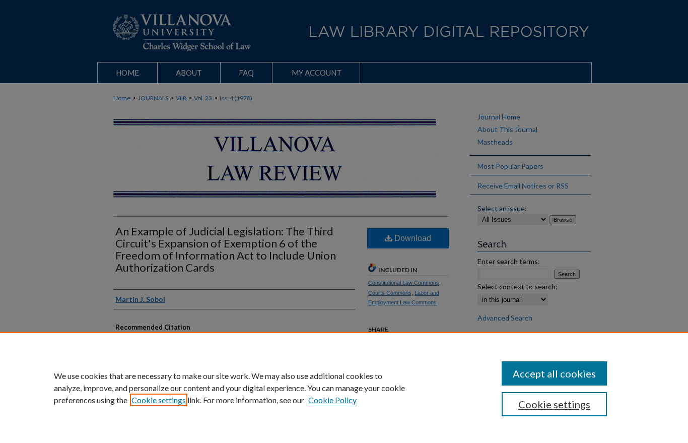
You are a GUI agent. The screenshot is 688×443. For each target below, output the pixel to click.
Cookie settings (158, 400)
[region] (344, 387)
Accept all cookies (554, 373)
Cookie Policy (332, 400)
